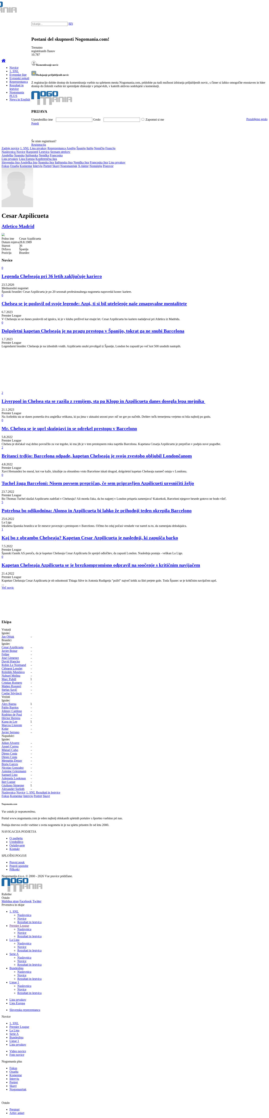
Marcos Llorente (12, 725)
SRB (250, 7)
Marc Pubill (9, 679)
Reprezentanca (18, 81)
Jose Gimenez (10, 658)
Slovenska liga (11, 162)
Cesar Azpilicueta (12, 647)
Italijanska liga (64, 162)
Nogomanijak (68, 166)
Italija (89, 148)
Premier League (19, 925)
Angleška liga (28, 162)
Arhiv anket (16, 1113)
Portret (47, 166)
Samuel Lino (10, 774)
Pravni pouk (17, 862)
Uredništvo (16, 842)
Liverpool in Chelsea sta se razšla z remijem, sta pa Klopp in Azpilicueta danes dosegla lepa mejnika (103, 401)
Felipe (5, 654)
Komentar (26, 166)
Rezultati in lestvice (16, 87)
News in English (19, 99)
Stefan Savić (9, 689)
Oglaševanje (17, 845)
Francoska (56, 155)
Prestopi (14, 1109)
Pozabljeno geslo (256, 119)
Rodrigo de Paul (12, 714)
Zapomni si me (155, 119)
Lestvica (44, 151)
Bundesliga (16, 968)
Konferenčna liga (46, 159)
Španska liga (46, 162)
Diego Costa (9, 753)
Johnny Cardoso (12, 711)
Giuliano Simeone (13, 785)
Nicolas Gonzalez (13, 767)
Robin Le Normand (14, 665)
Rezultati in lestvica (29, 922)
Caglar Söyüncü (12, 693)
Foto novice (16, 1054)
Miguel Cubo (10, 750)
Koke (5, 728)
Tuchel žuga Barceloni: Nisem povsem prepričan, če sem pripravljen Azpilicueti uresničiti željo (98, 483)
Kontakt (14, 849)
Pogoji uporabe (18, 866)
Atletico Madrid (18, 226)
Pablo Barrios (10, 707)
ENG (258, 7)
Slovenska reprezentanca (24, 1010)
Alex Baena (9, 704)
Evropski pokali (19, 78)
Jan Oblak (8, 636)
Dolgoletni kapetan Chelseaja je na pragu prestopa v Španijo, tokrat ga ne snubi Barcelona (93, 331)
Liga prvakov (38, 148)
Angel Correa (10, 746)
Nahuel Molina (11, 675)
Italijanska (31, 155)
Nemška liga (81, 162)
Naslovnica (9, 151)
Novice (14, 67)
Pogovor (108, 166)
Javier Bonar (9, 650)
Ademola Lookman (14, 778)
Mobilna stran (10, 901)
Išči (71, 23)
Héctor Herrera (11, 718)
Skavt (55, 166)
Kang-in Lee (9, 721)
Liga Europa (27, 159)
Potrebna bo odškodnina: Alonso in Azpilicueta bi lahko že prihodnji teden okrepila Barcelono (97, 510)
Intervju (38, 166)
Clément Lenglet (12, 668)
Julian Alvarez (10, 743)
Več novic (8, 587)
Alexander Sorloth (13, 789)
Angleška (7, 155)
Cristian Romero (12, 682)
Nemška (44, 155)
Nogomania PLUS (16, 94)
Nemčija (99, 148)
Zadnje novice (10, 148)
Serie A (14, 954)
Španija (81, 148)
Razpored (32, 151)
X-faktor (83, 166)
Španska (19, 155)
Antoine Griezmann (14, 771)
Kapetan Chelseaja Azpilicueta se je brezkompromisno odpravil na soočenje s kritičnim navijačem (101, 565)
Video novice (17, 1051)
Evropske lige (18, 74)
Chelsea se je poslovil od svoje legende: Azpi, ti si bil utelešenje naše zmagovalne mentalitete (94, 303)
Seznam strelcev (60, 151)
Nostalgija (95, 166)
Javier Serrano (10, 732)
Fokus (5, 166)
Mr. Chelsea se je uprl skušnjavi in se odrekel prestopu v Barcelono (69, 428)
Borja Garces (10, 764)
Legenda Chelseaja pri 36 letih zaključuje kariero (52, 276)
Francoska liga (99, 162)
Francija (110, 148)
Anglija (71, 148)
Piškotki (14, 869)
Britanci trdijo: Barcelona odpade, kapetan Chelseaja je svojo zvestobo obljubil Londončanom (97, 455)
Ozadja (14, 166)
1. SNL (14, 71)
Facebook (25, 901)
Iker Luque (8, 782)
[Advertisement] (120, 372)
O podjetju (16, 838)
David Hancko (11, 661)
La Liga (14, 940)
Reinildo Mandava (13, 672)
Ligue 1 (14, 982)
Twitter (36, 901)
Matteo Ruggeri (11, 686)
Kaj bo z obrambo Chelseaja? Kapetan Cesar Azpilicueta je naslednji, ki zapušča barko (90, 537)
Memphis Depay (12, 760)
